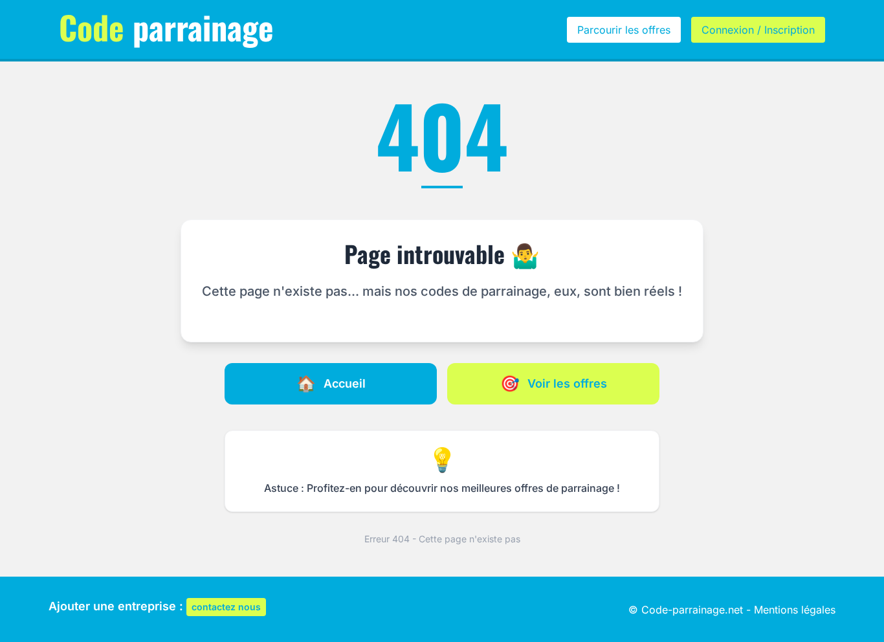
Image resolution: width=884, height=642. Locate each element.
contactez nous (226, 606)
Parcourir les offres (623, 29)
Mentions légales (794, 609)
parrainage (166, 26)
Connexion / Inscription (758, 29)
